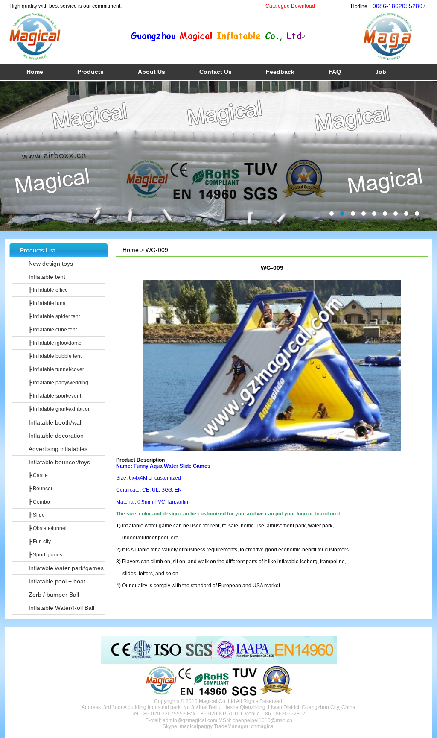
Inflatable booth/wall (55, 422)
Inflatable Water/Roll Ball (61, 607)
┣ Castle (38, 475)
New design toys (51, 263)
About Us (151, 71)
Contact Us (215, 71)
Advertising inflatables (58, 448)
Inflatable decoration (56, 435)
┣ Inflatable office (48, 290)
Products (90, 71)
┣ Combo (39, 502)
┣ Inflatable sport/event (55, 396)
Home (34, 71)
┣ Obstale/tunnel (48, 528)
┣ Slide (37, 515)
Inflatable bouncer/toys (59, 462)
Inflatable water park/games (66, 568)
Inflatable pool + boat (57, 581)
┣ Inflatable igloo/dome (55, 343)
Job (380, 71)
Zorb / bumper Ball (54, 594)
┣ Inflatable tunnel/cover (56, 369)
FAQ (335, 71)
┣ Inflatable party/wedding (58, 383)
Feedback (280, 71)
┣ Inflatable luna (47, 303)
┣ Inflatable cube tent (53, 330)
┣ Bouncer (40, 489)
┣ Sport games (45, 555)
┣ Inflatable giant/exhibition (60, 409)
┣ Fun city (40, 542)
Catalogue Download (290, 6)
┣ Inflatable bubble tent (55, 356)
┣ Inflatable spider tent (54, 316)
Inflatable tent (47, 276)
